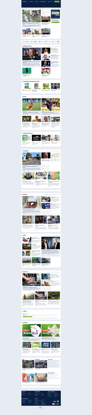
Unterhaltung (27, 46)
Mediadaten (42, 401)
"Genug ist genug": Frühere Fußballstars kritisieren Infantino (46, 10)
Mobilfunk (31, 1)
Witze (41, 395)
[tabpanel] (31, 18)
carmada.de (30, 402)
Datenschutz (36, 402)
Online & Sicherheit (50, 194)
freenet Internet (24, 401)
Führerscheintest (58, 235)
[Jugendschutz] (41, 407)
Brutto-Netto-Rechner (56, 394)
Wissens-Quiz (42, 394)
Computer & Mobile (45, 194)
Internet (36, 1)
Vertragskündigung (43, 403)
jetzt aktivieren (25, 316)
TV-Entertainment (42, 1)
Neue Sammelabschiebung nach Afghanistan (45, 11)
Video (25, 311)
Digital (25, 194)
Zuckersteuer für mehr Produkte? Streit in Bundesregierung (45, 14)
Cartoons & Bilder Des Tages (31, 81)
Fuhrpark (55, 235)
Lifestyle (25, 272)
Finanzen (25, 151)
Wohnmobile (52, 235)
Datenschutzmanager (37, 403)
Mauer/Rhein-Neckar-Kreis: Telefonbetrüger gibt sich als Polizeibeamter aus (54, 377)
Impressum (36, 401)
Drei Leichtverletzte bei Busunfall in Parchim (52, 376)
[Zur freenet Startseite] (24, 1)
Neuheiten (45, 235)
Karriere (42, 402)
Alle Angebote (57, 1)
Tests (47, 235)
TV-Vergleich (55, 396)
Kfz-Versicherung (49, 396)
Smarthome (58, 194)
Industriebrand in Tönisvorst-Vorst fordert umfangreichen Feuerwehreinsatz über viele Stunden (53, 374)
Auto (24, 235)
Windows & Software (55, 194)
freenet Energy (24, 402)
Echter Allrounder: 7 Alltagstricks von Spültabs (52, 362)
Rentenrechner (55, 395)
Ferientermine (23, 394)
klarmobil (30, 401)
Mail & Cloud (50, 1)
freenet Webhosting (50, 395)
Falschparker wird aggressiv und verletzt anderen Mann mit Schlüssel (54, 375)
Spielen (25, 322)
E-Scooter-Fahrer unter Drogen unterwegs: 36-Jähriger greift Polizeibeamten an (53, 378)
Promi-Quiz (36, 395)
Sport (24, 96)
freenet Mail (49, 394)
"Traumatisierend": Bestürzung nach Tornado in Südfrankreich (45, 12)
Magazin (49, 235)
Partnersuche (30, 394)
